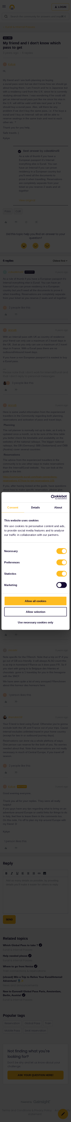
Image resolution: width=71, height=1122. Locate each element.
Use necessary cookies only (35, 622)
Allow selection (35, 611)
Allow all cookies (35, 601)
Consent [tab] (12, 507)
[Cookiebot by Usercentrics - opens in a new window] (51, 497)
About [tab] (58, 507)
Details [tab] (35, 507)
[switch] (61, 562)
